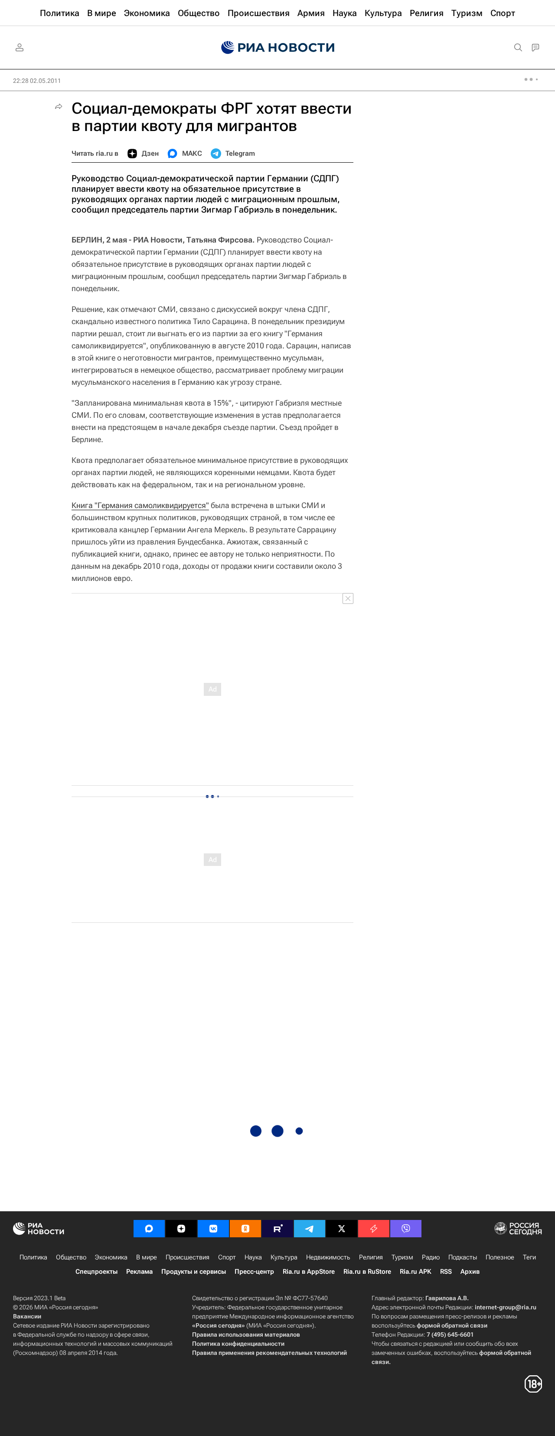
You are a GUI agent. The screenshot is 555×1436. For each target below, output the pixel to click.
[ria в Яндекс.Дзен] (181, 1228)
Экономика (111, 1257)
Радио (431, 1257)
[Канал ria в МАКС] (149, 1228)
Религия (371, 1257)
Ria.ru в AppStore (309, 1271)
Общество (71, 1257)
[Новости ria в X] (341, 1228)
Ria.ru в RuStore (367, 1271)
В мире (146, 1257)
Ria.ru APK (415, 1271)
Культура (284, 1257)
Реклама (139, 1271)
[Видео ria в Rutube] (277, 1228)
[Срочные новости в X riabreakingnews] (373, 1228)
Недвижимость (328, 1257)
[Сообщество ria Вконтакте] (213, 1228)
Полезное (500, 1257)
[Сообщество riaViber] (405, 1228)
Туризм (402, 1257)
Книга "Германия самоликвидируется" (140, 505)
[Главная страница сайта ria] (278, 47)
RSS (446, 1271)
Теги (529, 1257)
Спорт (227, 1257)
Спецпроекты (96, 1271)
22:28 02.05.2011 (37, 80)
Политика (33, 1257)
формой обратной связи (452, 1325)
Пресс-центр (254, 1271)
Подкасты (462, 1257)
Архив (470, 1271)
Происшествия (187, 1257)
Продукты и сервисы (193, 1271)
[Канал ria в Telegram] (309, 1228)
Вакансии (27, 1316)
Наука (253, 1257)
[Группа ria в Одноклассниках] (245, 1228)
